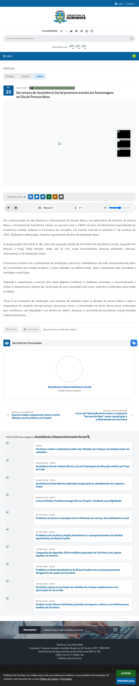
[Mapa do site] (87, 31)
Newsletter (30, 630)
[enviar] (115, 630)
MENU (9, 56)
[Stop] (15, 207)
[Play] (8, 207)
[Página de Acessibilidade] (92, 31)
